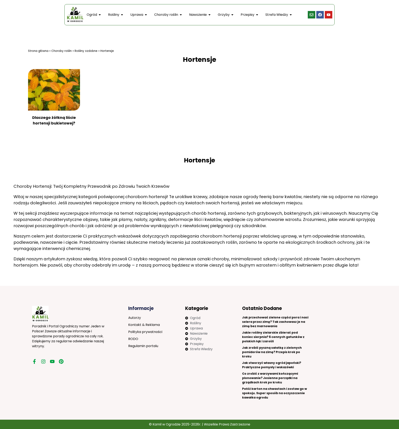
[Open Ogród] (99, 14)
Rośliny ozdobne (86, 51)
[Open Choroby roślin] (180, 14)
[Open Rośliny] (122, 14)
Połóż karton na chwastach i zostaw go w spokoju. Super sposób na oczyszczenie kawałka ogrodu (274, 393)
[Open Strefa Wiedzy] (290, 14)
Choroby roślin (61, 51)
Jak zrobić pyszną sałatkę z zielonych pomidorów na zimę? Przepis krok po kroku (272, 352)
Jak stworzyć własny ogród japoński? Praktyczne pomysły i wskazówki (271, 365)
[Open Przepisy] (257, 14)
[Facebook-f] (34, 361)
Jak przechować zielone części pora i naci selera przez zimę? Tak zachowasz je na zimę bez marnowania (275, 321)
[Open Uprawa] (146, 14)
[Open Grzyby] (232, 14)
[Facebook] (320, 14)
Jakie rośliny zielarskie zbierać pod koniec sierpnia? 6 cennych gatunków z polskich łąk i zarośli (273, 336)
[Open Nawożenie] (209, 14)
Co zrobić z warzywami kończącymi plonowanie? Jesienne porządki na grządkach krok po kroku (270, 378)
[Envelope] (311, 14)
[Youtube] (328, 14)
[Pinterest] (61, 361)
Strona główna (38, 51)
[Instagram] (43, 361)
